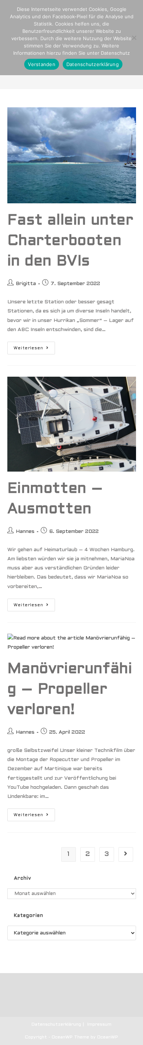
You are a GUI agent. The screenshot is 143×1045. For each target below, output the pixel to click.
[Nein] (134, 37)
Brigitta (26, 283)
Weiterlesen (34, 349)
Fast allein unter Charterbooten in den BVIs (70, 241)
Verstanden (41, 64)
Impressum (99, 1024)
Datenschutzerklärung (56, 1024)
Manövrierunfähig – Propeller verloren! (69, 689)
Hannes (25, 531)
